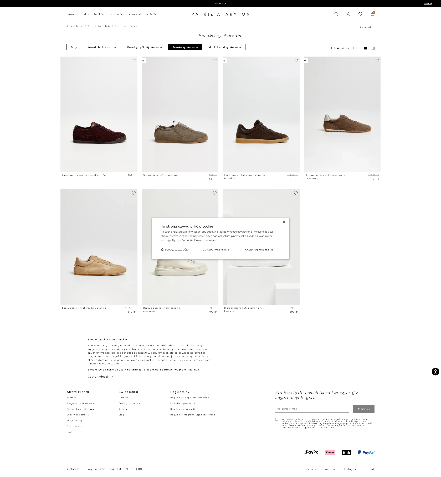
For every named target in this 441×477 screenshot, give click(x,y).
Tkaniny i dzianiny (129, 403)
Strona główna (74, 26)
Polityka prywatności (182, 403)
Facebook (310, 469)
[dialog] (220, 238)
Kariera (123, 409)
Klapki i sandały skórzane (225, 47)
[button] (336, 14)
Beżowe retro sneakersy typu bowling (84, 308)
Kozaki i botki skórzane (102, 47)
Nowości (220, 3)
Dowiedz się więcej (205, 240)
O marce (123, 397)
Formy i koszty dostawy (80, 409)
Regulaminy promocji (182, 409)
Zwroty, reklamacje (78, 414)
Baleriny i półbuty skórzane (144, 47)
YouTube (330, 469)
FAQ (69, 431)
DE (127, 469)
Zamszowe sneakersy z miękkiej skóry (84, 175)
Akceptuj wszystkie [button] (259, 249)
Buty (108, 26)
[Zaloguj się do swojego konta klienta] (348, 14)
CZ (133, 469)
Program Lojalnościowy (80, 403)
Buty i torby (94, 26)
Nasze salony (75, 426)
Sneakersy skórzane (185, 47)
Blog (121, 414)
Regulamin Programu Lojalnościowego (192, 414)
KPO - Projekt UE (111, 469)
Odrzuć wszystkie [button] (216, 249)
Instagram (351, 469)
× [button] (284, 221)
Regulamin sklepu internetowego (189, 397)
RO (140, 469)
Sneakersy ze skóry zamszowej (161, 175)
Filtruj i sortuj (340, 47)
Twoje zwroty (75, 420)
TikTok (370, 469)
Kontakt (71, 397)
